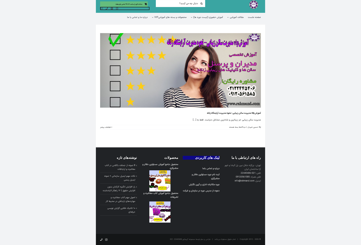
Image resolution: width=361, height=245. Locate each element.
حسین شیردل (253, 127)
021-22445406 (248, 173)
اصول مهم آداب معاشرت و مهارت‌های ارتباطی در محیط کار (120, 199)
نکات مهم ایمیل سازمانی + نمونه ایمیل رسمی (119, 178)
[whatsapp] (112, 8)
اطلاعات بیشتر (105, 127)
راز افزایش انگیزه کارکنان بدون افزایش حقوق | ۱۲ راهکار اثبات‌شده (119, 188)
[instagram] (117, 8)
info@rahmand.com (244, 181)
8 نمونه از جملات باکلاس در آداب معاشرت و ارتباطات (120, 167)
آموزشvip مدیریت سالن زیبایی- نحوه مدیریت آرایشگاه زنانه (234, 113)
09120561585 (243, 177)
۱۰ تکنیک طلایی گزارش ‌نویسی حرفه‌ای (121, 210)
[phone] (107, 8)
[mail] (102, 8)
